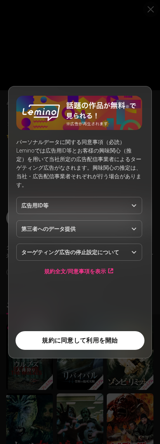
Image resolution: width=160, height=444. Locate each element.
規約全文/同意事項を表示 (75, 271)
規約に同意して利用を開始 (80, 340)
